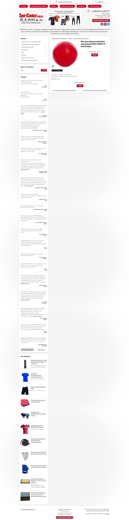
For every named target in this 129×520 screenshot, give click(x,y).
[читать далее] (24, 169)
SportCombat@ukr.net (28, 509)
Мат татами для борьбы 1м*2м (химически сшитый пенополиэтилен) (38, 494)
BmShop (107, 514)
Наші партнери (95, 6)
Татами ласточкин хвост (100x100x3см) (38, 401)
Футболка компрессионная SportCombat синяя (36, 375)
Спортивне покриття (27, 57)
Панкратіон (24, 50)
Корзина (100, 2)
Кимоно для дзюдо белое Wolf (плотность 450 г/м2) (38, 453)
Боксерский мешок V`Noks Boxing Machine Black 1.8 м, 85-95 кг (39, 361)
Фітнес (70, 38)
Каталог (23, 6)
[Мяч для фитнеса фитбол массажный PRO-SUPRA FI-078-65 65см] (65, 54)
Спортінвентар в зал (27, 47)
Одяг (22, 52)
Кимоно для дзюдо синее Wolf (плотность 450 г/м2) (38, 466)
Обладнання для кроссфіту (29, 60)
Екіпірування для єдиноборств (30, 44)
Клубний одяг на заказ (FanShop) (31, 42)
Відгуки (53, 6)
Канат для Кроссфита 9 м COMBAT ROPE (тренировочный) (38, 440)
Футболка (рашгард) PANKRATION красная (37, 426)
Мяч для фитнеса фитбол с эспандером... (65, 90)
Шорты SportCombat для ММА (38, 387)
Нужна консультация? (65, 2)
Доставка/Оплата (67, 6)
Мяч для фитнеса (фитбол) (81, 38)
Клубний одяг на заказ (38, 6)
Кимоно (23, 55)
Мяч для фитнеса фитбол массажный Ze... (95, 90)
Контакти (81, 6)
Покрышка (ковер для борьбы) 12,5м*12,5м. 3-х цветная (38, 480)
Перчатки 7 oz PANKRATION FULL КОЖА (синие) (38, 413)
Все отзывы (41, 349)
